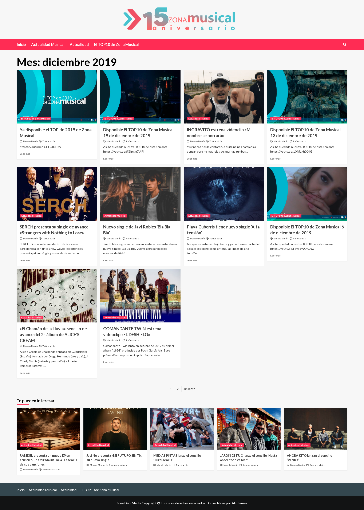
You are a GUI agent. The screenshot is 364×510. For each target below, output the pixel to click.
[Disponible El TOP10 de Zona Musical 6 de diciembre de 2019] (307, 194)
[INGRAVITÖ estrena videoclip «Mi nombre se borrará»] (224, 96)
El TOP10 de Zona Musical (116, 44)
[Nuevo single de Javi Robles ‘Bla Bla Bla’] (140, 194)
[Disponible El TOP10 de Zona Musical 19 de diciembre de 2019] (140, 96)
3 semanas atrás (51, 469)
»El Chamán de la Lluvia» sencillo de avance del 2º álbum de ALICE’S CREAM (53, 334)
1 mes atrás (182, 465)
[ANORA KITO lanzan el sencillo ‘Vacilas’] (315, 429)
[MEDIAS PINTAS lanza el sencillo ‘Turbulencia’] (182, 429)
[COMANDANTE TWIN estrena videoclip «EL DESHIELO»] (140, 295)
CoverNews (216, 503)
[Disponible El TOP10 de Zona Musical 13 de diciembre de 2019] (307, 96)
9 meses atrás (250, 465)
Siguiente (189, 389)
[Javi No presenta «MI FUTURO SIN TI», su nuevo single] (115, 429)
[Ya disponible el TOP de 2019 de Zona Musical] (57, 96)
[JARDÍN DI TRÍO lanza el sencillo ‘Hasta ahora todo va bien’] (249, 429)
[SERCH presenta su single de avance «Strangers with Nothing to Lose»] (57, 194)
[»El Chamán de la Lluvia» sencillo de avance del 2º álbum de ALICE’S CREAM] (57, 295)
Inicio (21, 44)
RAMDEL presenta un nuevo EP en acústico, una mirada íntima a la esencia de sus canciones (48, 460)
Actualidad (79, 44)
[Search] (344, 44)
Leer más (25, 153)
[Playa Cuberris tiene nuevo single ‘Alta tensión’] (224, 194)
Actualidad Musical (47, 44)
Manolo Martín (30, 141)
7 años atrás (48, 141)
